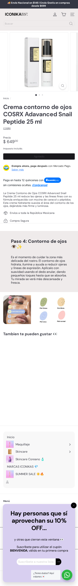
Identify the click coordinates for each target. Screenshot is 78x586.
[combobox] (39, 23)
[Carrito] (63, 14)
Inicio (6, 98)
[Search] (71, 23)
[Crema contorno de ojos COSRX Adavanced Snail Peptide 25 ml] (27, 371)
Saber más (18, 169)
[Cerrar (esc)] (74, 505)
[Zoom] (62, 85)
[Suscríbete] (58, 561)
